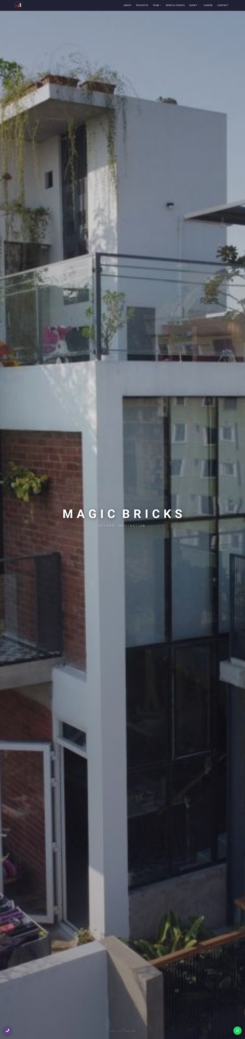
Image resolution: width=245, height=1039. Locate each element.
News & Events (175, 5)
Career (208, 5)
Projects (142, 5)
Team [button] (156, 5)
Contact (223, 5)
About (128, 5)
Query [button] (193, 5)
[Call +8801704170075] (7, 1030)
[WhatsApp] (237, 1030)
